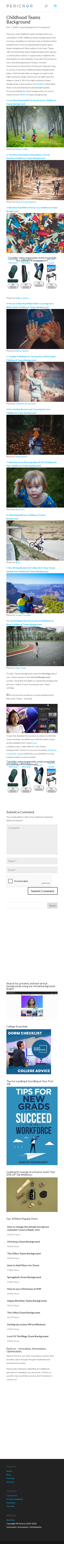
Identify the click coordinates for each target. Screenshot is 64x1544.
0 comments (44, 27)
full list (23, 94)
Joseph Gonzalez (23, 615)
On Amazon (13, 286)
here (34, 743)
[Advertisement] (32, 945)
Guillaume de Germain (25, 403)
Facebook (10, 1502)
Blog (8, 1474)
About (9, 1471)
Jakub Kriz (20, 509)
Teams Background (28, 27)
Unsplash (40, 84)
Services (10, 1482)
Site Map (10, 1520)
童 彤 (17, 562)
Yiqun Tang (20, 668)
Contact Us (11, 1495)
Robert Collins (22, 149)
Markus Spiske (22, 298)
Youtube (10, 1506)
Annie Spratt (21, 456)
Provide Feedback (14, 1499)
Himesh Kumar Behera (25, 202)
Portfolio (10, 1478)
